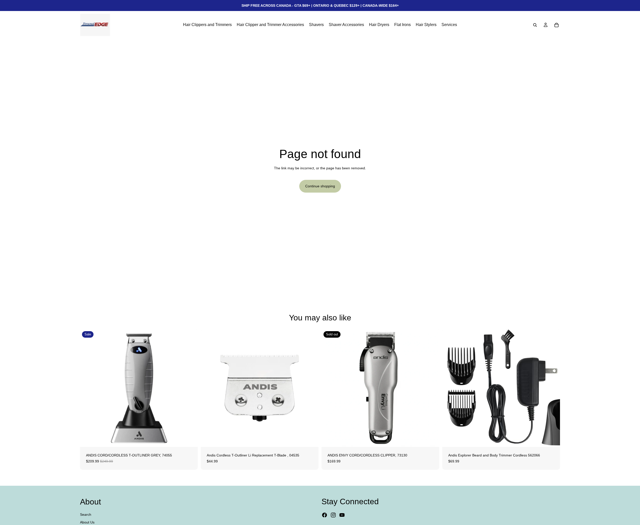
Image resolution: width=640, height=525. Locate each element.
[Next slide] (190, 388)
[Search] (535, 25)
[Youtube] (342, 515)
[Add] (190, 439)
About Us (87, 522)
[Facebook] (325, 515)
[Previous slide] (87, 388)
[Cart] (556, 25)
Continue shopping (320, 186)
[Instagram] (333, 515)
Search (85, 514)
